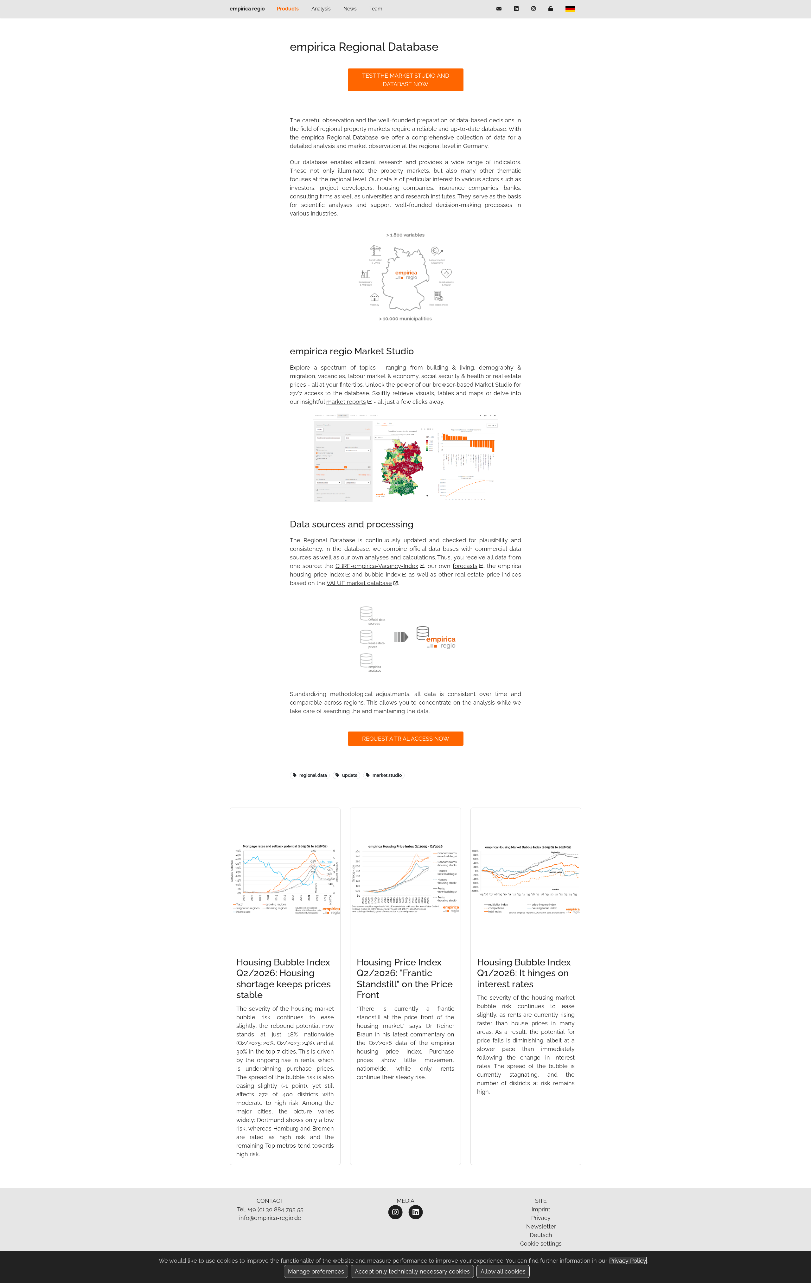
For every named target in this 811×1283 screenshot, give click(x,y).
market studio (387, 775)
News (350, 9)
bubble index (382, 574)
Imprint (541, 1209)
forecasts (465, 566)
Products (288, 9)
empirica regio (247, 9)
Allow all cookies (503, 1271)
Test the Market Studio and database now (405, 79)
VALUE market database (359, 583)
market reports (346, 401)
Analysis (321, 9)
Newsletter (541, 1226)
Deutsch (541, 1235)
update (349, 775)
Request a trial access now (405, 738)
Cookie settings (541, 1243)
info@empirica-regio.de (270, 1218)
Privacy (541, 1218)
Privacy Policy (627, 1260)
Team (375, 9)
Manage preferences (316, 1271)
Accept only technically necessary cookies (412, 1271)
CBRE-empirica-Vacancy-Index (376, 566)
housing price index (317, 574)
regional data (313, 775)
